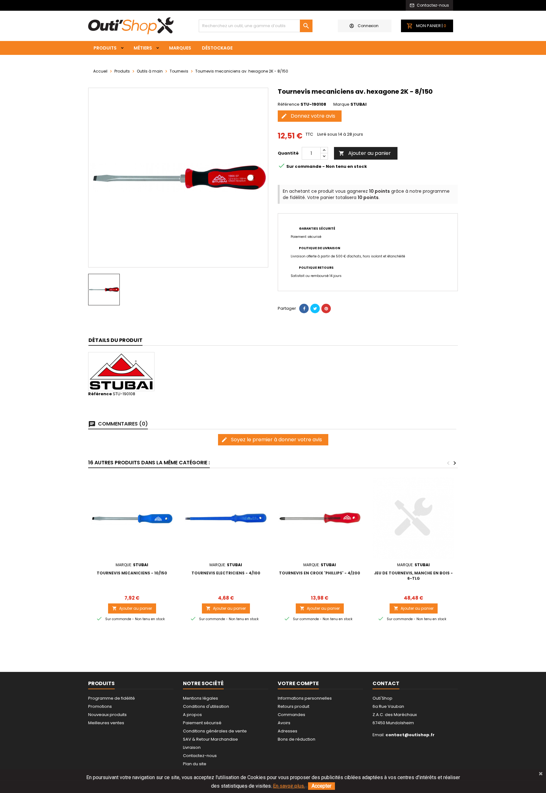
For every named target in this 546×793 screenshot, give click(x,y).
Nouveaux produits (107, 715)
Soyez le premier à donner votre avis (271, 439)
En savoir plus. (289, 786)
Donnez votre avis (308, 116)
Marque (341, 104)
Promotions (100, 706)
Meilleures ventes (106, 723)
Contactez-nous (200, 756)
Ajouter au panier (365, 153)
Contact (386, 683)
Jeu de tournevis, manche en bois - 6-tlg (413, 575)
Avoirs (284, 723)
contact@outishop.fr (409, 735)
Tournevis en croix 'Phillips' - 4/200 (319, 573)
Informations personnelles (305, 698)
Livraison (192, 747)
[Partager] (304, 308)
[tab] (115, 340)
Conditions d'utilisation (206, 706)
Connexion (368, 25)
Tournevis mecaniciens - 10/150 (132, 573)
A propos (192, 715)
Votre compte (298, 683)
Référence (289, 104)
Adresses (287, 731)
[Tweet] (315, 308)
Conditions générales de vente (215, 731)
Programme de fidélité (111, 698)
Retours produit (293, 706)
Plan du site (194, 764)
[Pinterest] (326, 308)
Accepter (321, 786)
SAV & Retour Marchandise (210, 739)
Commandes (291, 715)
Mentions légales (200, 698)
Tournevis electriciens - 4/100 (225, 573)
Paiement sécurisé (202, 723)
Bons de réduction (296, 739)
